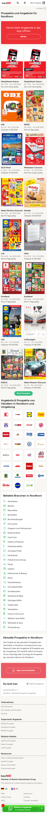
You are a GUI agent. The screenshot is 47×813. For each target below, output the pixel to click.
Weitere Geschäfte (16, 618)
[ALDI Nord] (6, 425)
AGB (3, 801)
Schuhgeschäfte (15, 587)
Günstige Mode (14, 551)
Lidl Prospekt (6, 748)
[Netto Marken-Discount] (41, 414)
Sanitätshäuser (14, 582)
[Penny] (29, 466)
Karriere (4, 714)
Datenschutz (6, 797)
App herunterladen (8, 765)
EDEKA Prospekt (7, 724)
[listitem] (12, 67)
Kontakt (27, 797)
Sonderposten (14, 591)
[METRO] (18, 485)
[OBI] (41, 466)
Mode (10, 564)
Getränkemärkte (15, 546)
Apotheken (13, 501)
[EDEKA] (6, 476)
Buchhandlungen (15, 519)
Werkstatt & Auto (15, 623)
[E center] (18, 476)
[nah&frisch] (29, 485)
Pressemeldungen (8, 768)
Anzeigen (39, 8)
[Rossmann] (41, 425)
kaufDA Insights (7, 761)
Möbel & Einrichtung (17, 560)
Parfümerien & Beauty (17, 573)
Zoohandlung (13, 627)
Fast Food (12, 537)
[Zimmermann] (18, 466)
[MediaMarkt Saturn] (18, 414)
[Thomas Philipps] (29, 476)
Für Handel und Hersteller (11, 710)
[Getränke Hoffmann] (29, 455)
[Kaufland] (6, 414)
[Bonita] (6, 455)
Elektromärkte (14, 533)
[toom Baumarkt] (29, 425)
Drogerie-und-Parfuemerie (19, 528)
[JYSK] (41, 434)
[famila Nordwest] (6, 485)
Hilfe (3, 794)
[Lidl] (29, 414)
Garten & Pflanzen (16, 542)
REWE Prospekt (7, 731)
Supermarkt (13, 605)
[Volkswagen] (29, 444)
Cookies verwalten (31, 801)
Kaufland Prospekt (8, 727)
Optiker (11, 569)
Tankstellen (13, 609)
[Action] (6, 466)
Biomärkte (12, 515)
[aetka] (29, 434)
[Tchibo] (41, 444)
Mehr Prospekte (23, 393)
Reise (10, 578)
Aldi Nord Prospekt (8, 741)
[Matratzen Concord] (41, 455)
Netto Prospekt (7, 744)
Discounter (12, 524)
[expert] (6, 444)
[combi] (41, 476)
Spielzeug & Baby (15, 596)
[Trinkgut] (18, 444)
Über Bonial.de (6, 707)
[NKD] (18, 455)
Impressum (28, 794)
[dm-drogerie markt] (18, 434)
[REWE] (6, 434)
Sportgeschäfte (15, 600)
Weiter (23, 36)
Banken (11, 506)
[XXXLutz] (18, 425)
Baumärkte (12, 510)
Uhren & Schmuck (16, 614)
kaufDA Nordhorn (10, 690)
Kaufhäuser (13, 555)
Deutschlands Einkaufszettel (12, 758)
